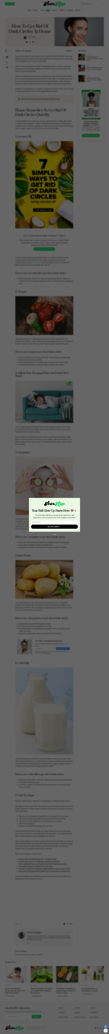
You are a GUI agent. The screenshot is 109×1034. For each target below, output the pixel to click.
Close (54, 534)
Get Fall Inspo (55, 527)
